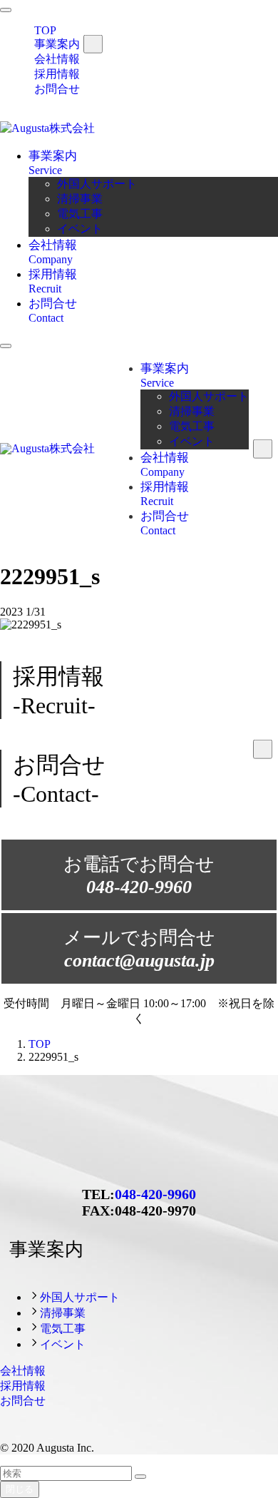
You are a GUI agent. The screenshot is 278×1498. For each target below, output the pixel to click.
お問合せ (57, 89)
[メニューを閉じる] (5, 10)
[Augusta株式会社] (47, 128)
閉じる (20, 1489)
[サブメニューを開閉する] (93, 44)
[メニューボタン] (5, 346)
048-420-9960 (155, 1194)
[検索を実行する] (140, 1476)
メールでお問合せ (139, 949)
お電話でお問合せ (139, 875)
